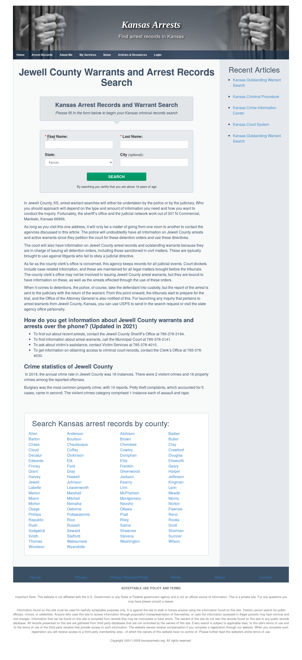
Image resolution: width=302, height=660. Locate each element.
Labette (35, 487)
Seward (73, 530)
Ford (71, 466)
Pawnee (175, 509)
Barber (174, 433)
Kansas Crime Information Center (254, 110)
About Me (66, 55)
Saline (125, 525)
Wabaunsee (77, 541)
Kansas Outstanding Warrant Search (257, 82)
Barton (34, 439)
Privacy (81, 577)
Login (157, 55)
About (220, 577)
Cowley (126, 449)
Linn (123, 487)
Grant (33, 471)
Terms (175, 577)
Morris (173, 498)
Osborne (74, 509)
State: (50, 154)
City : (131, 154)
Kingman (176, 482)
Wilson (174, 541)
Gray (71, 471)
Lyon (172, 487)
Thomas (35, 541)
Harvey (35, 476)
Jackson (127, 476)
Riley (124, 519)
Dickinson (75, 455)
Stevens (127, 536)
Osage (34, 509)
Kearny (126, 482)
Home (21, 55)
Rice (71, 519)
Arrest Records (42, 55)
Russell (73, 525)
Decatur (35, 455)
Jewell (34, 482)
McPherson (129, 493)
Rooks (173, 519)
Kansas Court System (251, 124)
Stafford (73, 536)
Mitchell (73, 498)
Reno (173, 514)
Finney (34, 466)
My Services (88, 55)
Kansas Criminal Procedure (256, 96)
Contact (265, 577)
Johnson (74, 482)
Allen (33, 433)
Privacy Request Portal (129, 577)
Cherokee (128, 444)
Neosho (126, 503)
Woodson (37, 546)
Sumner (175, 536)
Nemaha (74, 503)
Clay (172, 444)
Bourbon (74, 439)
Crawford (176, 449)
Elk (69, 460)
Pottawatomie (78, 514)
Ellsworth (176, 460)
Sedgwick (37, 530)
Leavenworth (78, 487)
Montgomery (130, 498)
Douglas (175, 455)
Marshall (74, 493)
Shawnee (128, 530)
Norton (174, 503)
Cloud (34, 449)
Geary (173, 466)
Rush (33, 525)
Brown (125, 439)
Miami (34, 498)
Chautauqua (77, 444)
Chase (34, 444)
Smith (33, 536)
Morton (34, 503)
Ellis (123, 460)
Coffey (72, 449)
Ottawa (126, 509)
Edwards (36, 460)
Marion (34, 493)
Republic (36, 519)
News (107, 55)
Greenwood (130, 471)
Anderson (75, 433)
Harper (174, 471)
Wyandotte (76, 546)
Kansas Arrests (151, 24)
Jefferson (176, 476)
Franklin (127, 466)
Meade (174, 493)
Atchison (127, 433)
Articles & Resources (132, 55)
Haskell (73, 476)
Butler (173, 439)
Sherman (176, 530)
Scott (172, 525)
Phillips (35, 514)
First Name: (56, 136)
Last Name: (131, 136)
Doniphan (128, 455)
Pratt (124, 514)
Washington (130, 541)
